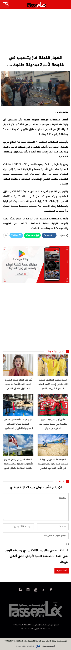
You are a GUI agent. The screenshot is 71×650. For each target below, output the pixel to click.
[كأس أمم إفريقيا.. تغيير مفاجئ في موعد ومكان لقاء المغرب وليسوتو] (53, 405)
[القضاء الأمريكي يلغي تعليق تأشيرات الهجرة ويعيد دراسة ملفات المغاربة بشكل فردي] (18, 445)
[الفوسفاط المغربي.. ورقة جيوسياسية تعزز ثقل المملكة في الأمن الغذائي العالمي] (53, 445)
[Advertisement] (35, 32)
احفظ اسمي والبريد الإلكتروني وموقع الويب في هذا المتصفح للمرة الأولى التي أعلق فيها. (36, 556)
